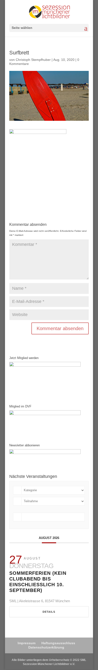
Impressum (26, 643)
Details (49, 611)
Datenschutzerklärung (46, 647)
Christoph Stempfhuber (33, 60)
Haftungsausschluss (58, 643)
